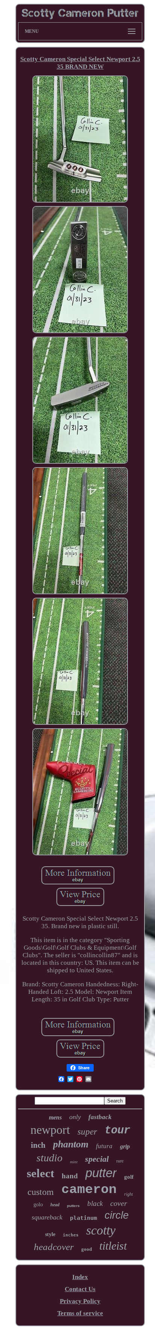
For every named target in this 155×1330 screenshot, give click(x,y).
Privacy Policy (80, 1301)
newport (50, 1129)
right (128, 1194)
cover (118, 1203)
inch (38, 1145)
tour (117, 1130)
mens (55, 1117)
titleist (113, 1245)
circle (117, 1215)
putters (73, 1206)
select (40, 1173)
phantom (70, 1144)
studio (49, 1158)
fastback (100, 1117)
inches (71, 1235)
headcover (54, 1247)
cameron (89, 1189)
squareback (47, 1217)
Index (80, 1277)
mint (74, 1161)
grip (125, 1146)
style (50, 1234)
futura (104, 1146)
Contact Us (80, 1289)
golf (129, 1177)
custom (40, 1192)
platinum (83, 1218)
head (54, 1204)
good (86, 1249)
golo (38, 1204)
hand (70, 1176)
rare (120, 1161)
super (87, 1131)
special (97, 1159)
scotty (100, 1230)
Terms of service (80, 1313)
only (75, 1117)
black (95, 1203)
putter (101, 1173)
